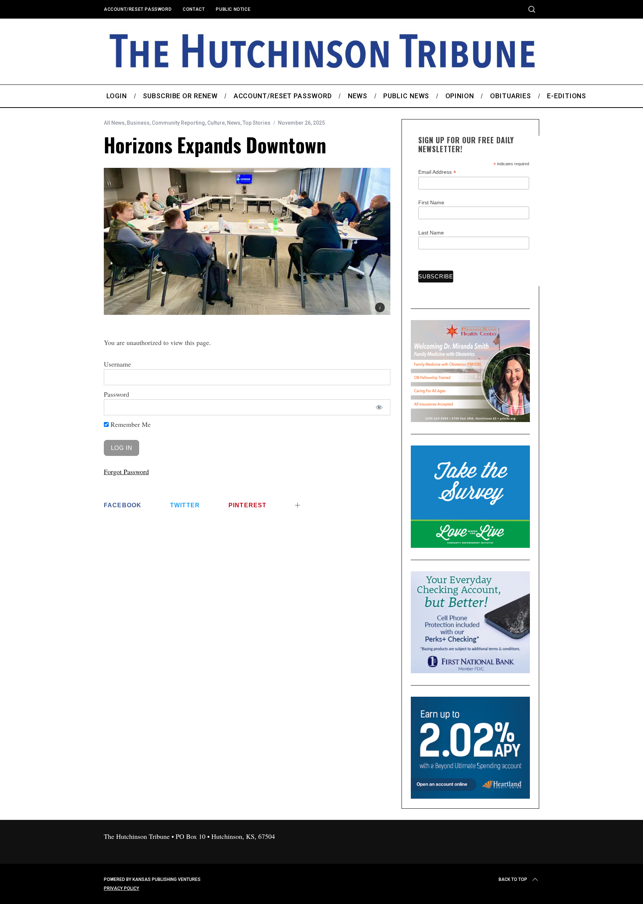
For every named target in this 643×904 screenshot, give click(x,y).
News (233, 123)
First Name (431, 202)
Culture (216, 123)
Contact (194, 9)
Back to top (513, 879)
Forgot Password (126, 471)
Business (138, 123)
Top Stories (257, 123)
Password (116, 394)
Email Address (437, 172)
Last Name (431, 233)
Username (117, 364)
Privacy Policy (121, 888)
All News (114, 123)
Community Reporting (178, 123)
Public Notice (233, 9)
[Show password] (379, 407)
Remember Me (130, 424)
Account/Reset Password (138, 9)
